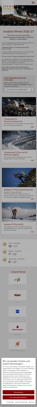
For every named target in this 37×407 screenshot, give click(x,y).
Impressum (31, 402)
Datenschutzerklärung (21, 402)
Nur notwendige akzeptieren (18, 397)
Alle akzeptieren (18, 392)
